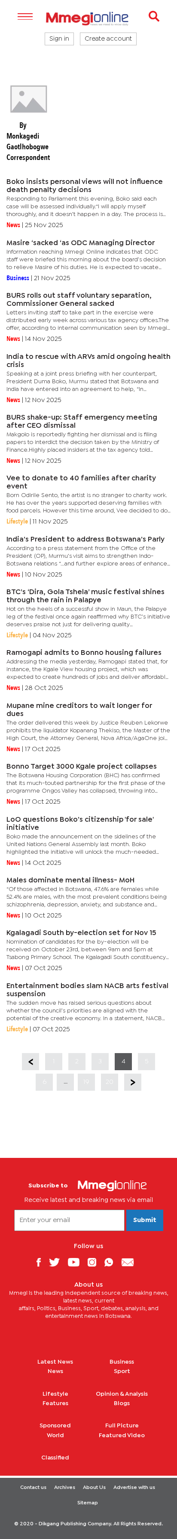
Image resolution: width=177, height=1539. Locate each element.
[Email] (130, 1262)
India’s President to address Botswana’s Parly (85, 539)
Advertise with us (134, 1488)
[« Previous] (30, 1061)
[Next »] (132, 1082)
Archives (64, 1488)
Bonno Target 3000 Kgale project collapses (81, 767)
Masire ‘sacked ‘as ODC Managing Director (80, 243)
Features (55, 1403)
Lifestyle (55, 1394)
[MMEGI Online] (88, 18)
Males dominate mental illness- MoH (70, 880)
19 (86, 1082)
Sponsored (55, 1425)
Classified (55, 1457)
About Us (94, 1488)
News (55, 1371)
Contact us (33, 1488)
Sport (122, 1371)
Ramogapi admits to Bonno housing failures (84, 653)
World (55, 1435)
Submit (144, 1220)
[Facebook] (42, 1262)
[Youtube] (77, 1262)
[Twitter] (57, 1262)
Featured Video (122, 1435)
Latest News (55, 1361)
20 (109, 1082)
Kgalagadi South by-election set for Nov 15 (81, 933)
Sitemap (87, 1503)
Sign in (59, 38)
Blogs (122, 1403)
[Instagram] (95, 1262)
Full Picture (122, 1425)
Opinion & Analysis (122, 1394)
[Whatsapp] (111, 1262)
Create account (108, 38)
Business (122, 1361)
